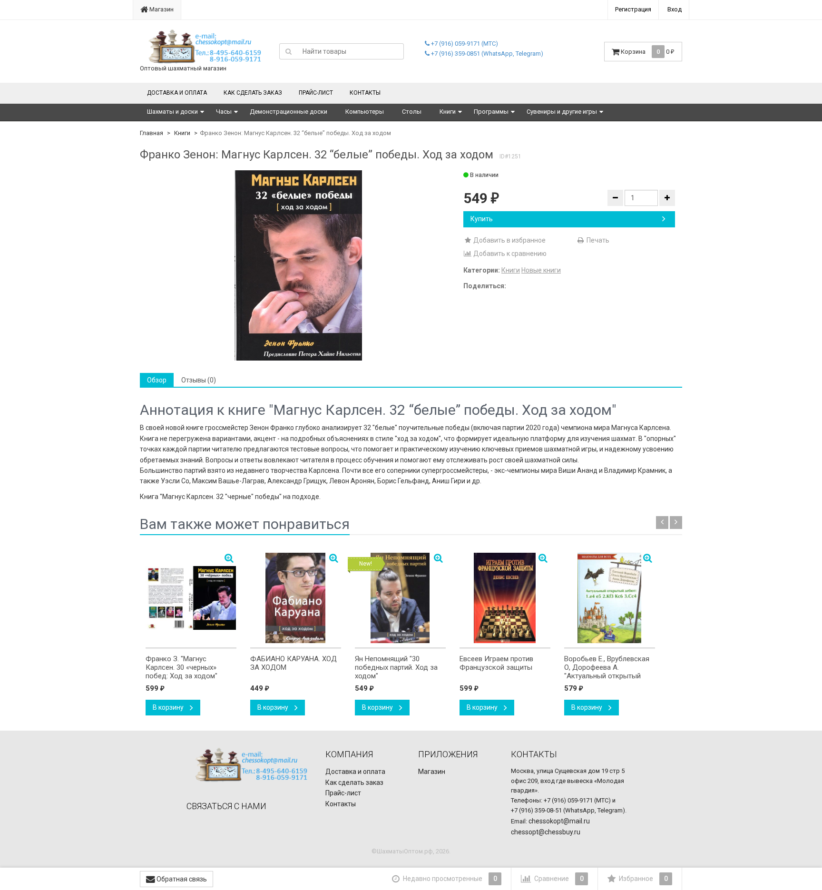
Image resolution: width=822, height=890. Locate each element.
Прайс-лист (316, 92)
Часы (224, 111)
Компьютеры (364, 111)
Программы (491, 111)
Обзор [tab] (156, 380)
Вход (674, 9)
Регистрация (633, 9)
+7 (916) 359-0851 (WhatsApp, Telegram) (486, 53)
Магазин (161, 9)
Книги (448, 111)
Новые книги (541, 270)
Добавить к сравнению (509, 253)
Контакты (365, 92)
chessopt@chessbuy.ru (545, 832)
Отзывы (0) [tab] (198, 380)
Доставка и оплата (177, 92)
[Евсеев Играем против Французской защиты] (505, 598)
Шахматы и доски (172, 111)
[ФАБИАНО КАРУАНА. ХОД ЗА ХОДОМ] (295, 598)
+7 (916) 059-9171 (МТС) (464, 43)
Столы (411, 111)
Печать (597, 240)
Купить (481, 219)
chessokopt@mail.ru (559, 821)
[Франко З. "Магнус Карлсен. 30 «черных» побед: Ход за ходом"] (191, 598)
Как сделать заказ (253, 92)
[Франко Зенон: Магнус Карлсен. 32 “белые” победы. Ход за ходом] (298, 265)
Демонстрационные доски (288, 111)
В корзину (169, 707)
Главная (151, 133)
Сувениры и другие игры (562, 111)
